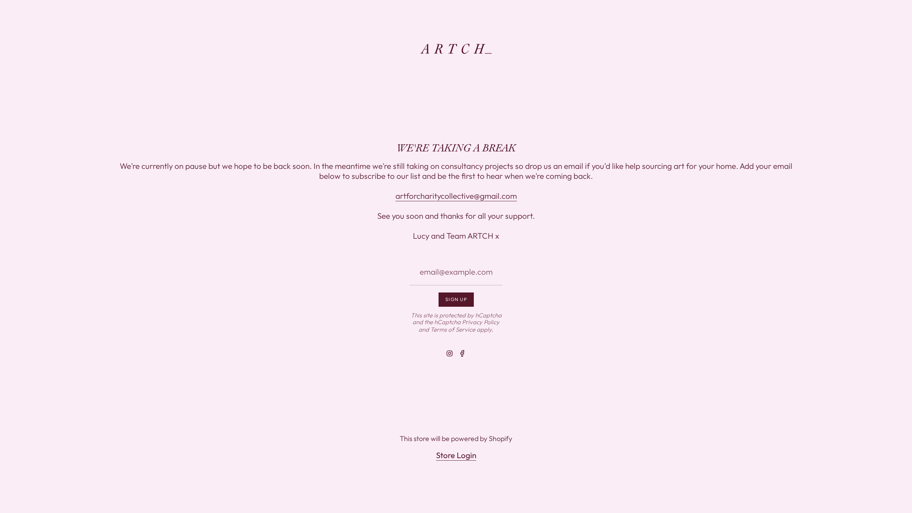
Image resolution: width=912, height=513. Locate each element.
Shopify (500, 438)
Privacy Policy (480, 322)
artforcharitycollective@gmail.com (456, 196)
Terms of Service (452, 329)
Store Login (456, 455)
